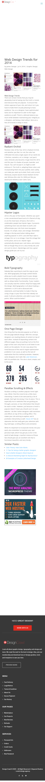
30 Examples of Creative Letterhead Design (21, 458)
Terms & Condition (10, 689)
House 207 (29, 419)
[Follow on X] (22, 775)
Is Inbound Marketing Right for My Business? (21, 456)
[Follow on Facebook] (19, 775)
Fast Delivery (8, 682)
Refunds (7, 723)
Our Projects (8, 716)
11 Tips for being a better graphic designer (21, 450)
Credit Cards (8, 747)
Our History (8, 699)
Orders (6, 743)
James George (11, 66)
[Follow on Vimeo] (26, 775)
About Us (7, 692)
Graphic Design (32, 66)
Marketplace (8, 713)
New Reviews (8, 720)
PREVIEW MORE (11, 665)
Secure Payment (9, 696)
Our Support (8, 727)
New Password (9, 754)
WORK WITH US (22, 628)
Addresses (7, 750)
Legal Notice (8, 686)
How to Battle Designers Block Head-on (19, 453)
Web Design (8, 69)
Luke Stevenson (31, 357)
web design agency (23, 771)
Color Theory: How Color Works (17, 448)
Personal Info (8, 740)
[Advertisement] (22, 28)
